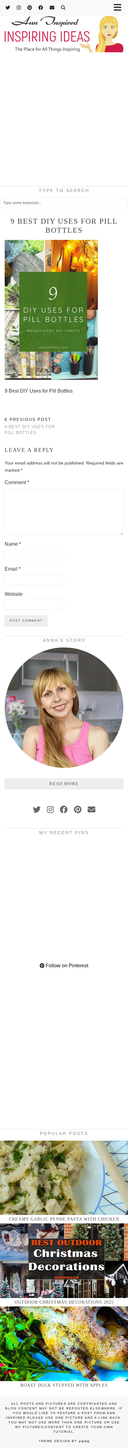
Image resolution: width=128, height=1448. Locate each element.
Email (13, 569)
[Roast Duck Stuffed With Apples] (64, 1343)
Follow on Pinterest (66, 965)
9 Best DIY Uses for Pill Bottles (30, 426)
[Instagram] (19, 7)
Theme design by (64, 1441)
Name (13, 544)
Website (14, 594)
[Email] (52, 7)
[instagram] (50, 809)
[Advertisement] (64, 121)
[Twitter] (8, 7)
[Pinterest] (29, 7)
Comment (17, 482)
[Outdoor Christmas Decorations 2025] (64, 1260)
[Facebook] (41, 7)
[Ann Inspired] (64, 27)
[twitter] (37, 809)
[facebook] (64, 809)
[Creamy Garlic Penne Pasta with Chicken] (64, 1178)
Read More (64, 783)
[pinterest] (77, 809)
